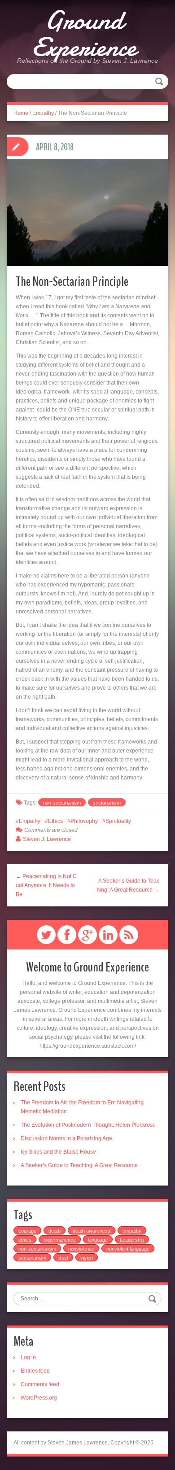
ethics (24, 1239)
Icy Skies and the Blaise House (58, 1152)
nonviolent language (127, 1248)
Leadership (132, 1239)
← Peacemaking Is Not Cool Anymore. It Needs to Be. (46, 885)
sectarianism (107, 802)
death (54, 1231)
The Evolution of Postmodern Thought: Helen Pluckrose (88, 1125)
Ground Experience (84, 34)
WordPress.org (39, 1398)
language (98, 1239)
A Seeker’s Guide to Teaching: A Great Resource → (127, 885)
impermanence (60, 1239)
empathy (131, 1231)
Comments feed (40, 1384)
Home (20, 113)
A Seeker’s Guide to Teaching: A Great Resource (79, 1165)
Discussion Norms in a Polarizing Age (66, 1138)
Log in (28, 1357)
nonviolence (81, 1248)
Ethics (55, 821)
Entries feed (35, 1371)
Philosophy (84, 821)
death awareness (91, 1231)
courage (27, 1231)
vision (86, 1257)
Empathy (43, 113)
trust (63, 1257)
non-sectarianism (62, 802)
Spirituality (118, 821)
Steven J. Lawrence (47, 839)
